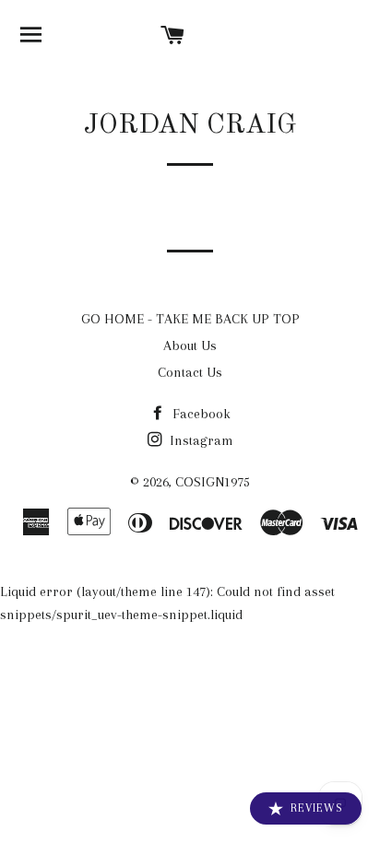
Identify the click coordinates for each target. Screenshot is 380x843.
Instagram (199, 440)
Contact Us (190, 372)
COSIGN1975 (212, 482)
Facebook (200, 413)
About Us (190, 345)
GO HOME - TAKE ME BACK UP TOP (190, 318)
